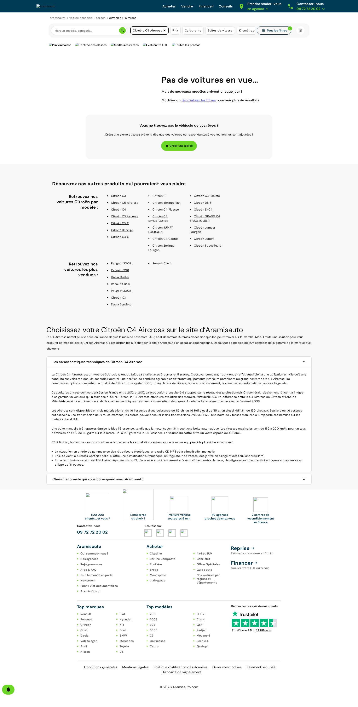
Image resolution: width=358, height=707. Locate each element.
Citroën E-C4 (203, 209)
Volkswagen (88, 641)
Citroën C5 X (120, 223)
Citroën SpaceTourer (208, 245)
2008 (154, 619)
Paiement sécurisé (261, 667)
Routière (156, 564)
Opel (83, 630)
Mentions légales (135, 667)
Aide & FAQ (88, 569)
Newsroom (88, 580)
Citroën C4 (118, 209)
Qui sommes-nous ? (94, 553)
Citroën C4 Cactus (165, 239)
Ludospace (157, 580)
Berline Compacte (162, 559)
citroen (101, 18)
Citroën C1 (159, 196)
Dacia (84, 635)
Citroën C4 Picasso (165, 209)
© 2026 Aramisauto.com (179, 687)
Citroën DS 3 (202, 203)
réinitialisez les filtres (198, 100)
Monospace (158, 575)
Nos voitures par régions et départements (208, 578)
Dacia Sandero (121, 304)
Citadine (156, 553)
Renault (85, 614)
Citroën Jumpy (204, 239)
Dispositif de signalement (181, 672)
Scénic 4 (203, 641)
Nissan (85, 652)
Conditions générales (100, 667)
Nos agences (89, 559)
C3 (152, 635)
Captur (155, 646)
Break (154, 569)
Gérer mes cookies (227, 667)
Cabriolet (203, 559)
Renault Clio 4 (162, 263)
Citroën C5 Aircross (124, 203)
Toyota (124, 646)
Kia (122, 625)
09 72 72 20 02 (92, 532)
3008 (154, 630)
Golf (200, 625)
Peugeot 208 (120, 270)
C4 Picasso (157, 641)
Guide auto (204, 569)
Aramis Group (90, 591)
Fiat (122, 614)
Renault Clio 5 (120, 284)
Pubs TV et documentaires (99, 586)
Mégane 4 (203, 635)
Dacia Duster (120, 277)
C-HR (200, 614)
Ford (123, 630)
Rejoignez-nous (91, 564)
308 (153, 625)
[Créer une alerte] (8, 690)
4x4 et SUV (204, 553)
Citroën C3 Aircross (124, 216)
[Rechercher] (122, 30)
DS (121, 652)
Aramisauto (57, 18)
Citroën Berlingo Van (166, 203)
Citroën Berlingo (122, 230)
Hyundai (125, 619)
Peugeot (86, 619)
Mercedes (127, 641)
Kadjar (201, 630)
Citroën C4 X (120, 237)
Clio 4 (201, 619)
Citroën (85, 625)
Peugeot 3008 (121, 263)
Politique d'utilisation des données (180, 667)
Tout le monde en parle (96, 575)
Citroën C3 (118, 196)
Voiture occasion (80, 18)
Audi (83, 646)
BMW (123, 635)
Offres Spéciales (208, 564)
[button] (164, 30)
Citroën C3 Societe (207, 196)
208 (153, 614)
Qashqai (202, 646)
